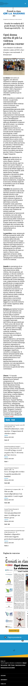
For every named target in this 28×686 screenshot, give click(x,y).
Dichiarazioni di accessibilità (8, 667)
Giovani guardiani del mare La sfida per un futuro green (12, 515)
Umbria (6, 435)
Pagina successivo (13, 641)
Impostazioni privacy (20, 665)
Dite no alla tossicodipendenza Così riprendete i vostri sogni (13, 493)
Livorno (6, 519)
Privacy (13, 665)
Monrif (24, 663)
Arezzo (6, 478)
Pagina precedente (14, 637)
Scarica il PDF (13, 630)
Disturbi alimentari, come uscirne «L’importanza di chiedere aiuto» (14, 431)
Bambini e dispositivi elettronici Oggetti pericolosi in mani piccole (14, 536)
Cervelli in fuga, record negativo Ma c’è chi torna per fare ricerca (13, 452)
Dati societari (4, 665)
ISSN (9, 665)
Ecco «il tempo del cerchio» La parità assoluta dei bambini (14, 474)
